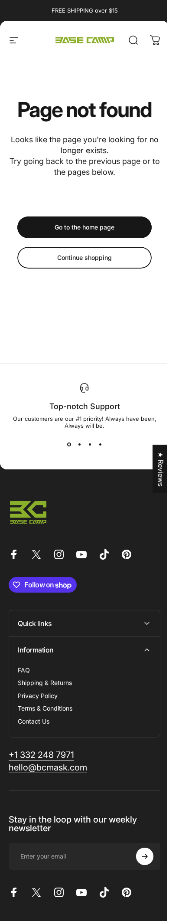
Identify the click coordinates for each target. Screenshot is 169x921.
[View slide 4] (100, 444)
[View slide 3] (89, 444)
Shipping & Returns (45, 682)
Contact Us (33, 721)
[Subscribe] (138, 856)
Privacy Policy (38, 695)
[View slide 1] (69, 444)
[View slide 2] (79, 444)
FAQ (24, 670)
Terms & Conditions (45, 708)
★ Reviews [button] (154, 469)
